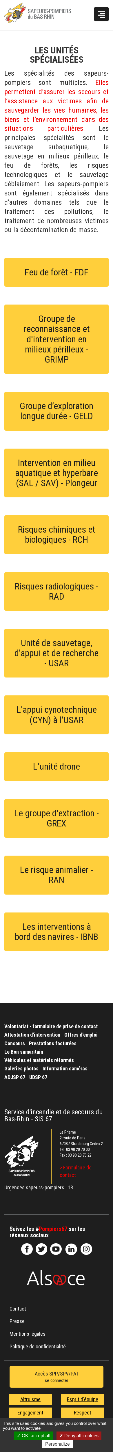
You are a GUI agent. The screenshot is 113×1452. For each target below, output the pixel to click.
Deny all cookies (81, 1435)
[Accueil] (46, 15)
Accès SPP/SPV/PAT (57, 1377)
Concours (14, 1043)
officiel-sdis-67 (56, 1249)
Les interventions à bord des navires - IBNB (56, 931)
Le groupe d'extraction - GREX (56, 818)
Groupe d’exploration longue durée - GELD (56, 410)
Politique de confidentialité (38, 1346)
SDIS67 (27, 1249)
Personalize (57, 1444)
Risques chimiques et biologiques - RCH (56, 534)
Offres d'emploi (81, 1035)
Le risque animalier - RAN (56, 874)
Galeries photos (21, 1068)
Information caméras (65, 1068)
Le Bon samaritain (23, 1052)
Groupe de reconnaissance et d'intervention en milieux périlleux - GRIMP (56, 339)
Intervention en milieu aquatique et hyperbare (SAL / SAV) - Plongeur (56, 472)
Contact (18, 1309)
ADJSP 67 (14, 1077)
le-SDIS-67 (41, 1249)
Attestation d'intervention (32, 1035)
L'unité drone (56, 766)
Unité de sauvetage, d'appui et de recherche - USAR (56, 653)
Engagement (30, 1413)
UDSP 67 (38, 1077)
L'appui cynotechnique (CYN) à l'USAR (57, 714)
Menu (101, 14)
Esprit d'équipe (82, 1399)
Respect (82, 1413)
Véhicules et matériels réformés (39, 1060)
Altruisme (30, 1399)
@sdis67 (86, 1249)
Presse (17, 1321)
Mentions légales (27, 1334)
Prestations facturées (52, 1043)
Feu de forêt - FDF (56, 272)
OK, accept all (35, 1435)
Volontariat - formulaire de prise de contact (51, 1026)
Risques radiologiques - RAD (56, 591)
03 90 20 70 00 (78, 1149)
